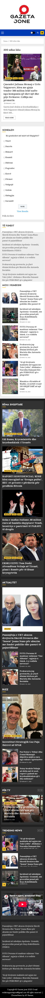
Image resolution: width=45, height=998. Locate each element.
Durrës (8, 146)
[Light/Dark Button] (33, 33)
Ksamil (8, 157)
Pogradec (10, 168)
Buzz (13, 736)
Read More (9, 118)
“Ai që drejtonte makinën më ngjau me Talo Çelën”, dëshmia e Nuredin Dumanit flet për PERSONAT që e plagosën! (20, 277)
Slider (21, 78)
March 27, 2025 (25, 322)
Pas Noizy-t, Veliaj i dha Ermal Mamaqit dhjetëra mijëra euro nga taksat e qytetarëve (31, 756)
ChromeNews (16, 995)
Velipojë (9, 184)
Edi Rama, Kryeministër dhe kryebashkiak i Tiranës (19, 441)
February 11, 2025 (26, 781)
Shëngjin (9, 195)
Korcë (8, 173)
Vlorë (8, 141)
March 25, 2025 (25, 340)
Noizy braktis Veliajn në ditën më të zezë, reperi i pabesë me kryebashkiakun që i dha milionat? (30, 773)
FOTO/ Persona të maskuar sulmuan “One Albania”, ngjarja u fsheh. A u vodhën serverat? (20, 257)
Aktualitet (8, 78)
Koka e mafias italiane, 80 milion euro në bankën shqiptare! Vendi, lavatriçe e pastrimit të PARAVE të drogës (22, 524)
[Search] (37, 32)
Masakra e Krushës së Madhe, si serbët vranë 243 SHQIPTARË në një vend (31, 385)
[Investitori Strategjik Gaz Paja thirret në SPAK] (22, 716)
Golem (8, 190)
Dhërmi (9, 163)
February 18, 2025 (26, 762)
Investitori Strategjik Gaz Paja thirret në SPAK (20, 743)
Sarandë (9, 201)
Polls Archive (8, 216)
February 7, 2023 (10, 103)
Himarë (9, 152)
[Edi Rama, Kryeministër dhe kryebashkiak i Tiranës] (22, 423)
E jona (15, 78)
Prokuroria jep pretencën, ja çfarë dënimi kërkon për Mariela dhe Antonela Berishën (20, 267)
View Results (22, 211)
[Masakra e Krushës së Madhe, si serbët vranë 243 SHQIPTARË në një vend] (10, 386)
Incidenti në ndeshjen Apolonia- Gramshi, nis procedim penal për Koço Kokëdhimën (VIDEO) (20, 247)
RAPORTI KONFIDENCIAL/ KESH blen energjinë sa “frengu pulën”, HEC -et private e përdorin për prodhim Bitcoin (22, 481)
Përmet (8, 179)
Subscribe (42, 32)
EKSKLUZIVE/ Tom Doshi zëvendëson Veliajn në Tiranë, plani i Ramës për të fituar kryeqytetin (20, 568)
